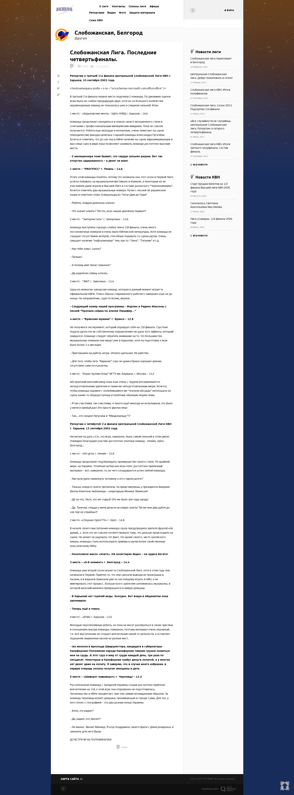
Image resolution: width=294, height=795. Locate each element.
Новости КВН (207, 177)
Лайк (124, 747)
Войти (230, 10)
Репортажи (96, 12)
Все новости (200, 164)
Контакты (118, 6)
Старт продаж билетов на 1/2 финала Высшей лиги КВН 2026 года (210, 187)
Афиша (154, 6)
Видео (111, 12)
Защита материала (142, 12)
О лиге (103, 6)
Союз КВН (96, 20)
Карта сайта (70, 779)
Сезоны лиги (137, 6)
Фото (122, 12)
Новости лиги (208, 52)
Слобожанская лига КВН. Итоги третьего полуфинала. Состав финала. (210, 147)
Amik (66, 9)
